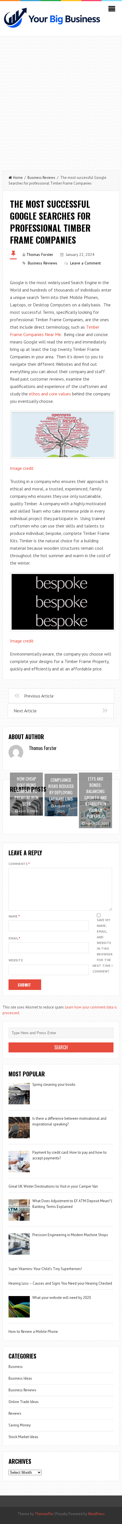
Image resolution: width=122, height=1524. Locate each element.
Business (16, 1366)
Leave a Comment (85, 263)
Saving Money (20, 1425)
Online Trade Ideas (24, 1401)
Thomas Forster (39, 254)
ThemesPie (44, 1513)
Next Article (25, 711)
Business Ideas (20, 1378)
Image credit (22, 468)
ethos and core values (50, 394)
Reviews (15, 1413)
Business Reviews (41, 177)
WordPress (96, 1513)
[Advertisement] (61, 100)
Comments (19, 864)
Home (18, 177)
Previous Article (39, 696)
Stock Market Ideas (23, 1436)
